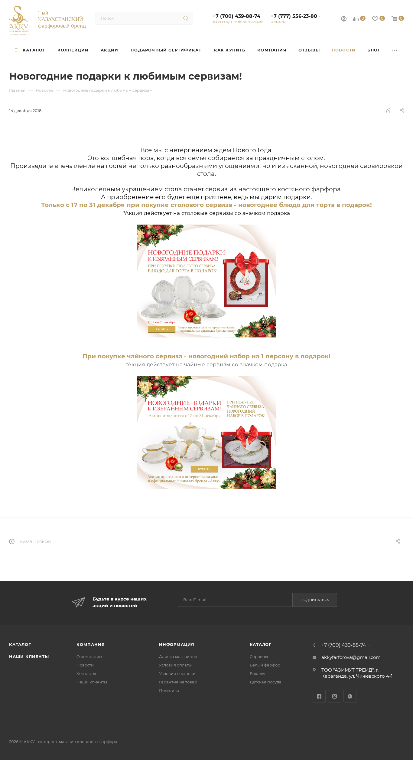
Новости (85, 665)
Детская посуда (265, 681)
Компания (90, 644)
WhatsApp (349, 696)
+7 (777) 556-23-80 (294, 16)
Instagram (334, 696)
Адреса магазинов (178, 656)
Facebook (319, 696)
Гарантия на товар (178, 681)
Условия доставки (177, 673)
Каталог (20, 644)
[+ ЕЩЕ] (395, 50)
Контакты (86, 673)
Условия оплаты (175, 665)
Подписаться (315, 600)
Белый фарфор (265, 665)
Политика (169, 690)
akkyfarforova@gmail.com (351, 657)
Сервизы (259, 656)
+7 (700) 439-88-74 (236, 16)
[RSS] (388, 110)
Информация (176, 644)
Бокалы (257, 673)
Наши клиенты (29, 656)
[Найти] (185, 18)
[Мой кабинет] (343, 19)
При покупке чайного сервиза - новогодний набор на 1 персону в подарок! (206, 356)
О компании (89, 656)
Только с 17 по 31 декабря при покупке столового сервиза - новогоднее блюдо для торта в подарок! (206, 205)
